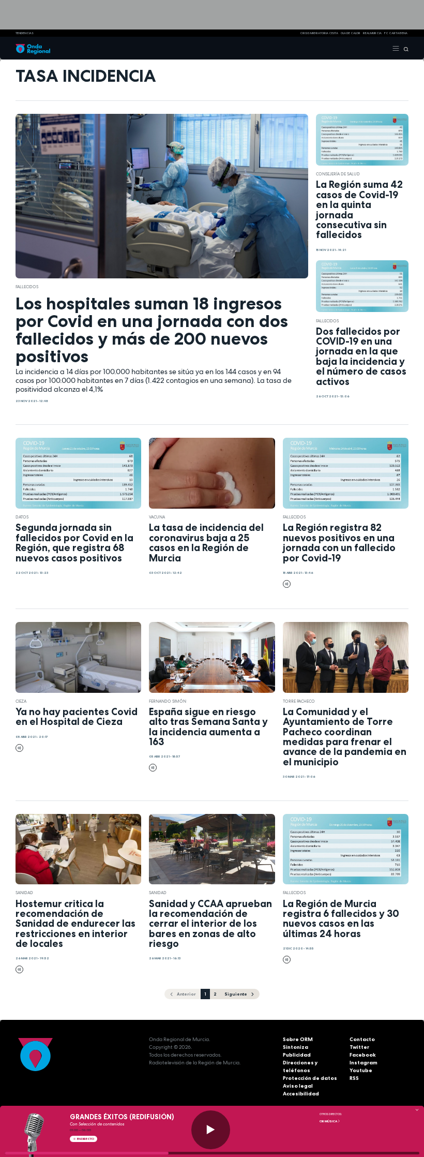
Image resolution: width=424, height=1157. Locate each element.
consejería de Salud (338, 173)
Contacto (362, 1039)
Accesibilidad (301, 1093)
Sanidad (24, 892)
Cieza (21, 701)
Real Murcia (372, 33)
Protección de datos (310, 1078)
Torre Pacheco (299, 701)
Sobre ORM (298, 1039)
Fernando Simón (167, 701)
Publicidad (297, 1054)
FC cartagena (395, 33)
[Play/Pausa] (210, 1129)
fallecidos (27, 286)
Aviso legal (298, 1085)
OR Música (329, 1121)
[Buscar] (404, 48)
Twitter (359, 1047)
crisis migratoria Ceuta (319, 33)
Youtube (361, 1070)
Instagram (363, 1062)
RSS (354, 1078)
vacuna (157, 517)
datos (22, 517)
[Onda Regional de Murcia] (33, 48)
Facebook (363, 1054)
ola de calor (350, 33)
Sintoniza (295, 1047)
